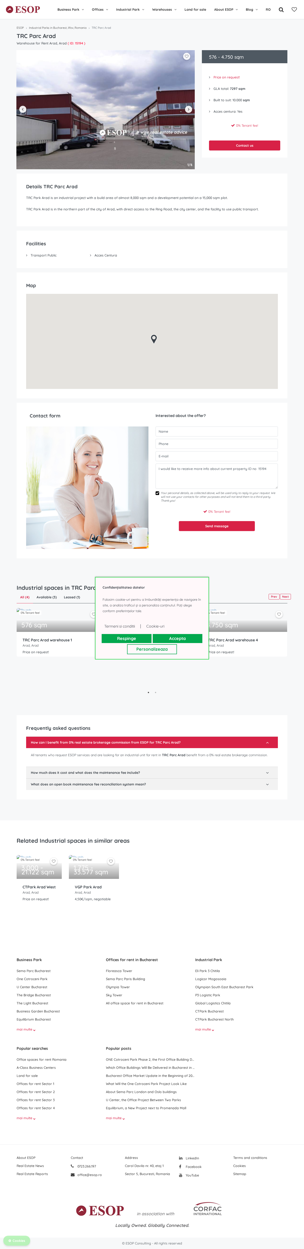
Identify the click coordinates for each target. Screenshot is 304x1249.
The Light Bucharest (32, 1003)
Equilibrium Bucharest (34, 1019)
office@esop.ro (89, 1175)
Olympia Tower (118, 987)
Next (285, 596)
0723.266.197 (86, 1166)
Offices (98, 9)
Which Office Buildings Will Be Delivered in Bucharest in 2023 (150, 1067)
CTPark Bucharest (209, 1011)
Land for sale (195, 9)
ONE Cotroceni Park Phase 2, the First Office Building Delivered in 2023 (150, 1059)
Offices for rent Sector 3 (36, 1100)
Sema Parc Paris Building (125, 979)
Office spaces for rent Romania (41, 1059)
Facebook (193, 1167)
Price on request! (227, 77)
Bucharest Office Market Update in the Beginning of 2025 (150, 1076)
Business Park (68, 9)
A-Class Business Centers (36, 1067)
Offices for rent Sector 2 (36, 1092)
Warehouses (162, 9)
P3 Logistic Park (207, 995)
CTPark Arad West (39, 887)
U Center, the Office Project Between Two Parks (143, 1100)
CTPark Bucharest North (214, 1019)
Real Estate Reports (32, 1174)
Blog (249, 9)
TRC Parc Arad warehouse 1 (47, 640)
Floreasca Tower (119, 971)
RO (268, 9)
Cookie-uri (155, 626)
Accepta (177, 638)
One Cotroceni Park (32, 979)
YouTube (192, 1175)
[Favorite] (294, 9)
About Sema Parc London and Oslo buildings (141, 1092)
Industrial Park (128, 9)
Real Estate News (30, 1166)
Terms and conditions (250, 1158)
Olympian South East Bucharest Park (224, 987)
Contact (77, 1158)
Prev (274, 596)
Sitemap (239, 1174)
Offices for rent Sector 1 (35, 1084)
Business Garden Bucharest (38, 1011)
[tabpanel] (59, 648)
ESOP (20, 27)
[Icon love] (94, 616)
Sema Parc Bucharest (34, 971)
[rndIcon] (94, 614)
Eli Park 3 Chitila (207, 971)
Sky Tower (114, 995)
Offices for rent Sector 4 (36, 1108)
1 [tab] (148, 692)
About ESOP (223, 9)
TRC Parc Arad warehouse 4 (233, 640)
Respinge (126, 638)
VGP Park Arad (88, 887)
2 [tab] (155, 692)
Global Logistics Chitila (213, 1003)
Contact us (244, 145)
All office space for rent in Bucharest (134, 1003)
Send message (216, 526)
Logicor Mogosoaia (210, 979)
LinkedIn (192, 1158)
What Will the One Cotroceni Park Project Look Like (146, 1084)
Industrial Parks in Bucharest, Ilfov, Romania (57, 27)
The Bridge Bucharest (34, 995)
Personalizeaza (152, 649)
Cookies (239, 1166)
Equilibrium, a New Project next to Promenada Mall (146, 1108)
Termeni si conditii (119, 626)
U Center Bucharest (32, 987)
